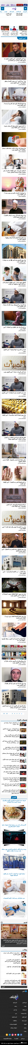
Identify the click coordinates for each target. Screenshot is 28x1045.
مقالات (25, 1031)
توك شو (15, 1009)
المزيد (3, 946)
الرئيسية (25, 11)
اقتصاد (25, 1024)
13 (4, 713)
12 (7, 713)
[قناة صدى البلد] (25, 5)
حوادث (5, 11)
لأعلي (23, 991)
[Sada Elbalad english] (3, 5)
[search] (2, 8)
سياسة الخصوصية (8, 1038)
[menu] (25, 8)
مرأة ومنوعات (24, 1013)
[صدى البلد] (14, 8)
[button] (25, 27)
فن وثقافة (24, 1009)
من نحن (23, 1038)
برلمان (25, 1027)
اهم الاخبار (18, 11)
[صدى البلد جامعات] (13, 5)
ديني (16, 1013)
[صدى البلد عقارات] (8, 5)
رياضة (15, 1006)
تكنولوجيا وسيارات (13, 1024)
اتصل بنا (16, 1038)
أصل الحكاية (14, 1017)
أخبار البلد (12, 11)
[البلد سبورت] (19, 5)
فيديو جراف (24, 1020)
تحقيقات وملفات (13, 1027)
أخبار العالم (24, 1017)
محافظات (15, 1020)
